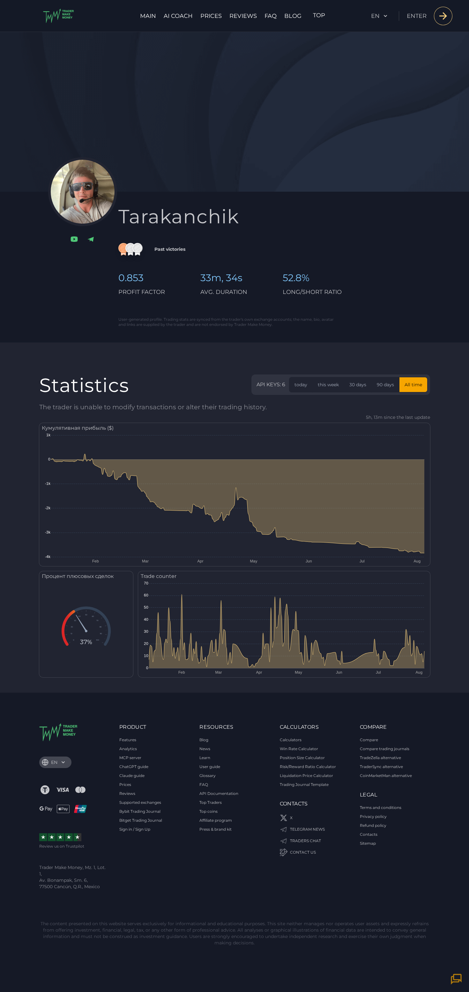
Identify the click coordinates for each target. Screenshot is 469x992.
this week (328, 385)
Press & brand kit (215, 829)
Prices (211, 15)
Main (148, 15)
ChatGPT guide (133, 766)
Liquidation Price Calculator (306, 775)
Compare (369, 739)
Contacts (368, 834)
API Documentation (218, 793)
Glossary (207, 775)
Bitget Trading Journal (140, 820)
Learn (204, 757)
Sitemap (368, 843)
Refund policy (373, 825)
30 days (357, 385)
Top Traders (210, 802)
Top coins (208, 811)
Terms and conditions (380, 807)
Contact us (303, 852)
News (204, 748)
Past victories (169, 249)
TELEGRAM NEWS (307, 829)
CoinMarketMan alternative (386, 775)
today (300, 385)
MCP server (130, 757)
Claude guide (132, 775)
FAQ (270, 15)
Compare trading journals (384, 748)
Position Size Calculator (302, 757)
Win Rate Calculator (299, 748)
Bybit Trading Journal (139, 811)
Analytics (128, 748)
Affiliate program (215, 820)
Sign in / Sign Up (134, 829)
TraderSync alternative (381, 766)
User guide (209, 766)
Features (127, 739)
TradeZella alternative (380, 757)
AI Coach (178, 15)
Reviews (243, 15)
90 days (385, 385)
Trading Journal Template (304, 784)
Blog (293, 15)
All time (413, 385)
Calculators (291, 739)
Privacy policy (373, 816)
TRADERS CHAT (305, 840)
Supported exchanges (140, 802)
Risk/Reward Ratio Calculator (308, 766)
